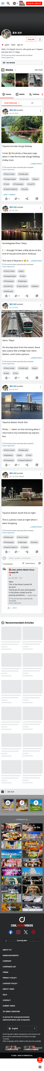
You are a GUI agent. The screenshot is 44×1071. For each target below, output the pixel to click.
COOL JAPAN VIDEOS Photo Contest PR (21, 571)
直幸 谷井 (17, 32)
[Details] (37, 198)
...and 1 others (9, 194)
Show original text (7, 58)
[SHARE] (27, 198)
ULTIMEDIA (25, 1055)
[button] (42, 94)
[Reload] (39, 563)
